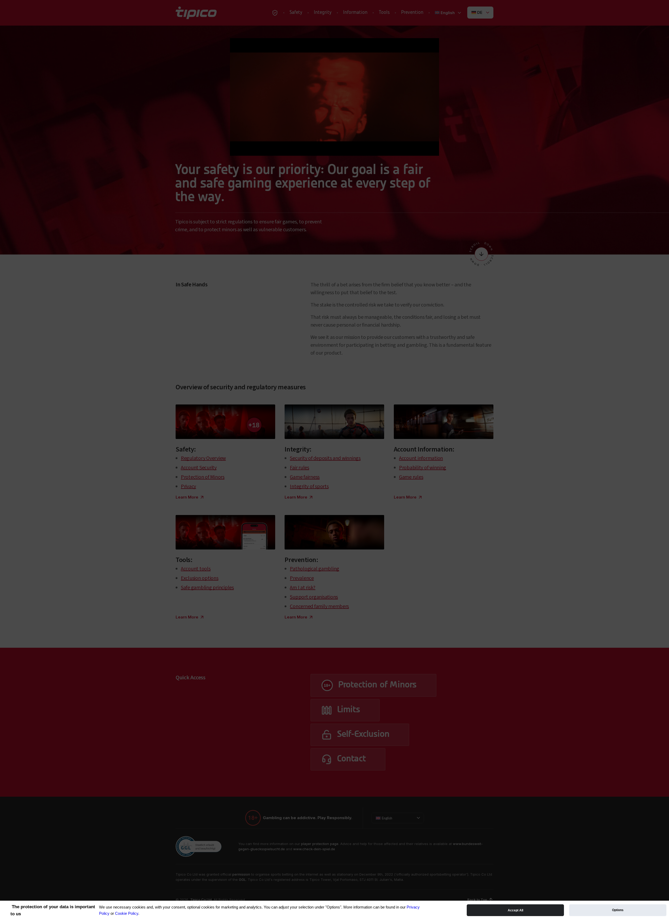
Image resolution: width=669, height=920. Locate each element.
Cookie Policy (126, 913)
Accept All (515, 910)
